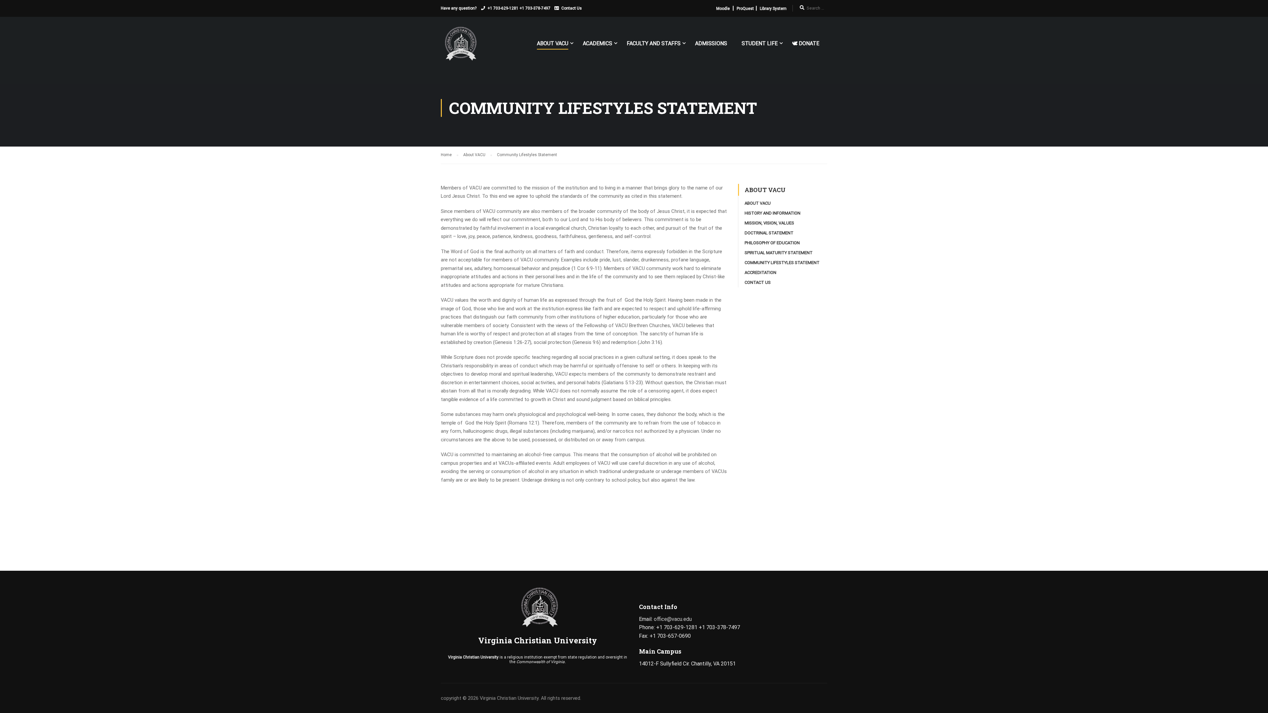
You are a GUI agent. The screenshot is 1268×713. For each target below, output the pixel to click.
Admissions (711, 43)
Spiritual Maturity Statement (779, 252)
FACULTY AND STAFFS (654, 43)
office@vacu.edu (673, 619)
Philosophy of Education (772, 242)
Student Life (760, 43)
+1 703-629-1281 (502, 8)
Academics (597, 43)
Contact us (758, 282)
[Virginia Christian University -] (459, 46)
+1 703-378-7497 (534, 8)
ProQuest (745, 8)
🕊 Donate (805, 43)
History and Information (772, 213)
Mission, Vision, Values (769, 223)
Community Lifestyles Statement (782, 262)
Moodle (723, 8)
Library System (773, 8)
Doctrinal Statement (769, 232)
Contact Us (571, 8)
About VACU (552, 43)
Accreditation (760, 272)
